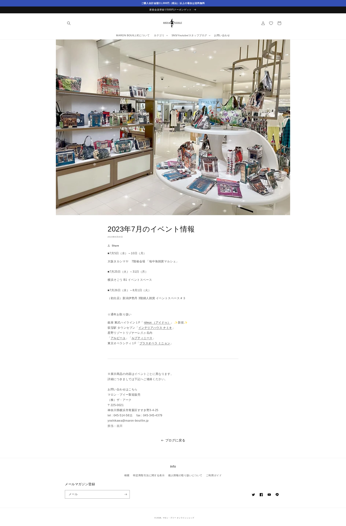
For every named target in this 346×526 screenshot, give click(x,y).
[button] (69, 23)
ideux (157, 322)
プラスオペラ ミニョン (154, 343)
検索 (127, 475)
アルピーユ (118, 338)
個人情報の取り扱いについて (185, 475)
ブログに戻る (175, 440)
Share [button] (115, 245)
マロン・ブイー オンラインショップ (178, 518)
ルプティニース (142, 338)
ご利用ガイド (214, 475)
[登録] (126, 494)
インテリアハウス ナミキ (155, 327)
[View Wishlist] (271, 23)
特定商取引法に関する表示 (149, 475)
